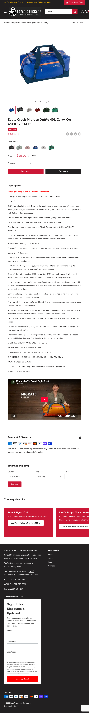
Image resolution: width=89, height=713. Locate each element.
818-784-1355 (18, 579)
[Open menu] (5, 12)
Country (11, 472)
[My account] (83, 12)
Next (81, 23)
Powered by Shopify (11, 706)
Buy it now (63, 171)
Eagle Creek (13, 134)
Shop (50, 558)
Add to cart (25, 171)
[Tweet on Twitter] (75, 134)
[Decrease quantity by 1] (19, 163)
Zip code (68, 472)
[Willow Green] (51, 147)
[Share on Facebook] (67, 134)
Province (39, 472)
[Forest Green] (19, 147)
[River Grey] (43, 147)
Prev (73, 23)
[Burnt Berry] (27, 147)
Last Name (11, 652)
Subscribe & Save (76, 2)
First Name (11, 641)
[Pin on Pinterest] (71, 134)
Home (6, 23)
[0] (87, 11)
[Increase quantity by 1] (30, 163)
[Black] (11, 147)
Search (51, 562)
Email (9, 630)
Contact (51, 566)
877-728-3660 (20, 584)
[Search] (74, 11)
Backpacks (15, 23)
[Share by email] (79, 134)
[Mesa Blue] (35, 147)
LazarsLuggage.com (12, 566)
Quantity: (11, 163)
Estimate (14, 484)
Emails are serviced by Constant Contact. (18, 673)
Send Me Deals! (22, 679)
